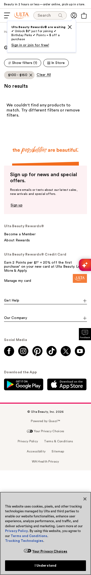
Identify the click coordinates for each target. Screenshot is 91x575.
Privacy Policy (16, 531)
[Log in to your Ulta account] (74, 15)
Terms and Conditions (29, 536)
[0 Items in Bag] (84, 16)
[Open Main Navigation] (7, 15)
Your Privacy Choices (49, 551)
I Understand (46, 565)
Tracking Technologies (24, 540)
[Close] (84, 498)
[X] (70, 27)
